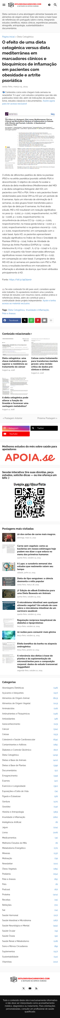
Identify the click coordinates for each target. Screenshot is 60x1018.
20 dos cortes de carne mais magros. (36, 534)
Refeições (30, 905)
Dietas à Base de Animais (30, 760)
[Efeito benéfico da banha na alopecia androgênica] (8, 646)
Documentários (30, 770)
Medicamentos (30, 838)
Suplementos (30, 951)
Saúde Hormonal (30, 915)
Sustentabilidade (30, 957)
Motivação (30, 858)
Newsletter (30, 863)
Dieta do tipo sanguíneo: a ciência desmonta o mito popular (35, 580)
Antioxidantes (30, 719)
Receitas (30, 900)
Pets (30, 884)
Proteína (30, 894)
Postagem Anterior (13, 418)
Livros (30, 832)
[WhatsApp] (31, 320)
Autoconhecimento (30, 724)
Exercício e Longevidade (30, 786)
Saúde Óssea (30, 936)
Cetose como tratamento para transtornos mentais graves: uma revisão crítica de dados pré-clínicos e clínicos (44, 364)
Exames (30, 781)
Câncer (30, 729)
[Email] (44, 320)
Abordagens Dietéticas (30, 688)
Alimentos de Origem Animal (30, 698)
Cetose (30, 734)
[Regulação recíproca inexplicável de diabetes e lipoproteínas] (8, 623)
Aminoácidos (30, 708)
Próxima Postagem (46, 418)
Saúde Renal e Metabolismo (30, 941)
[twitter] (23, 988)
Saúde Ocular (30, 931)
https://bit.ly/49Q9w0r (20, 279)
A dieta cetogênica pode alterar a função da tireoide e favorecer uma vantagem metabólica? (15, 401)
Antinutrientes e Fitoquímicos (30, 714)
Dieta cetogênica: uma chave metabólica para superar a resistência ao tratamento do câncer (14, 362)
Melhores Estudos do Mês (30, 843)
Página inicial (8, 37)
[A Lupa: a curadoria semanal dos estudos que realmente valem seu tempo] (8, 566)
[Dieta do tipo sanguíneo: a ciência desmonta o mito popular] (8, 581)
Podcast (30, 889)
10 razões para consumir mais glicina (36, 632)
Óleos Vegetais (30, 869)
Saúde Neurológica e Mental (30, 925)
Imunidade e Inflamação (37, 310)
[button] (4, 4)
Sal (30, 910)
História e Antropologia (30, 812)
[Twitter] (25, 320)
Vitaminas (30, 962)
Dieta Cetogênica (25, 37)
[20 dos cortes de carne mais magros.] (8, 537)
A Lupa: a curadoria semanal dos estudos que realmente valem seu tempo (35, 566)
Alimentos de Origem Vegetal (30, 703)
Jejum (30, 827)
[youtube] (30, 988)
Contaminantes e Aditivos (30, 744)
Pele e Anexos (9, 313)
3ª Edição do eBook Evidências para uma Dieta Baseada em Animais (36, 592)
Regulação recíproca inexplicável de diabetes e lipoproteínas (36, 621)
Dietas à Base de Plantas (30, 765)
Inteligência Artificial (30, 822)
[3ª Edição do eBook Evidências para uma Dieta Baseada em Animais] (8, 593)
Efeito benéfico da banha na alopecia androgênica (37, 645)
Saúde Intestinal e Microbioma (30, 920)
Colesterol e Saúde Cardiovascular (30, 739)
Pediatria (30, 874)
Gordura (30, 801)
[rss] (36, 988)
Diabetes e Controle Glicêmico (30, 750)
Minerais (30, 853)
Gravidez (30, 806)
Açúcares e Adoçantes (30, 693)
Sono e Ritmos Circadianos (30, 946)
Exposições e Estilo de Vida (30, 791)
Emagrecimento (30, 776)
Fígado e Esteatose (30, 796)
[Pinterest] (38, 320)
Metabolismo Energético (30, 848)
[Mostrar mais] (51, 320)
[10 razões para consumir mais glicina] (8, 635)
